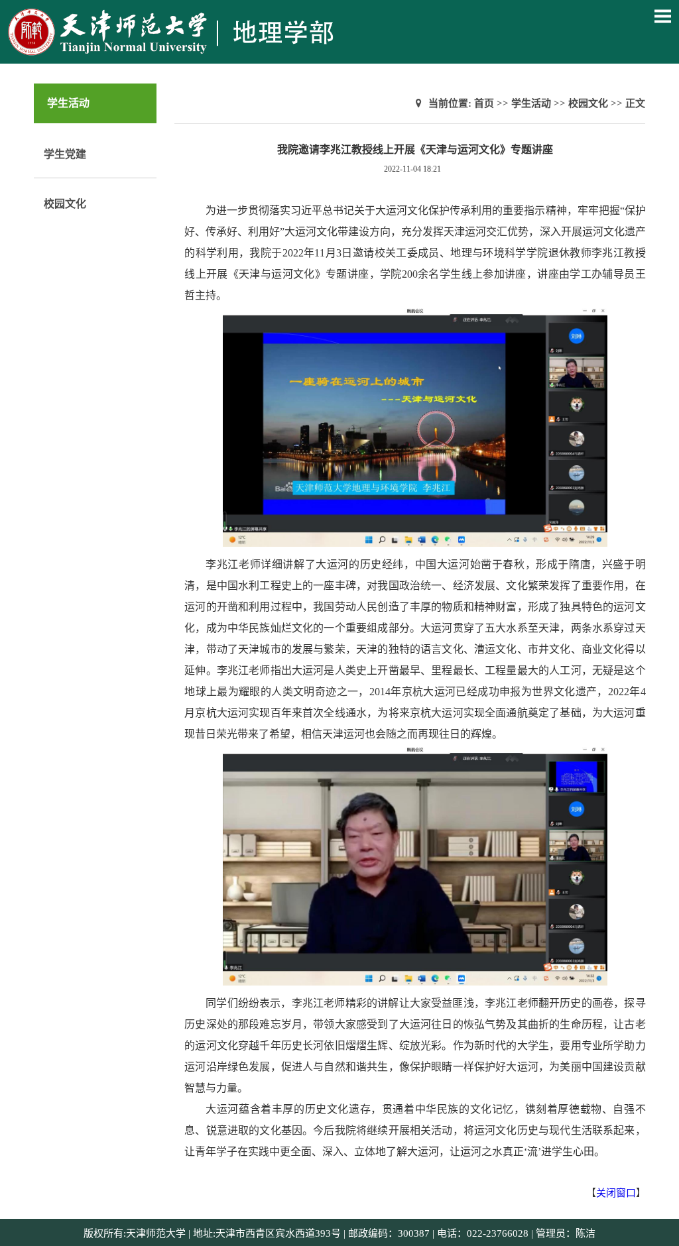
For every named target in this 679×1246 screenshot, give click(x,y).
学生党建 (65, 154)
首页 (484, 103)
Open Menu (662, 16)
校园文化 (65, 203)
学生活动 (531, 103)
